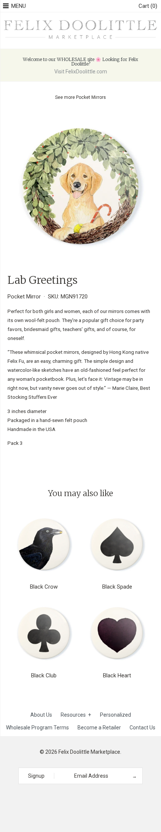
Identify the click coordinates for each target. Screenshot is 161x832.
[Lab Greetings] (80, 117)
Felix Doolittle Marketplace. (89, 752)
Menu (18, 6)
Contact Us (142, 728)
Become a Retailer (99, 728)
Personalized (115, 715)
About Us (41, 715)
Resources (76, 715)
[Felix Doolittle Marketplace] (80, 20)
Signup (36, 776)
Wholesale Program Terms (37, 728)
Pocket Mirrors (91, 97)
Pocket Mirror (24, 296)
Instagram (78, 797)
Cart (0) (148, 6)
